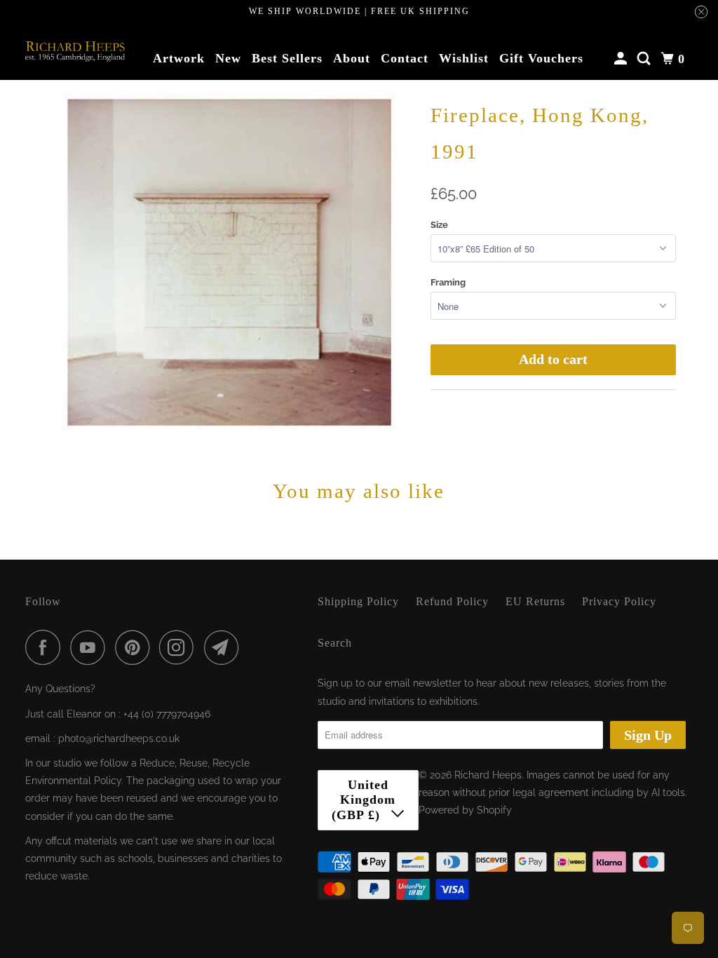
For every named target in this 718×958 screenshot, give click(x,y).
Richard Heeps (488, 775)
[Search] (645, 59)
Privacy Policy (619, 601)
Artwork (179, 58)
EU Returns (535, 601)
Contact (404, 58)
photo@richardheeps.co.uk (119, 738)
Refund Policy (452, 601)
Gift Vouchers (541, 58)
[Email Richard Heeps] (225, 647)
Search (335, 643)
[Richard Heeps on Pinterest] (135, 647)
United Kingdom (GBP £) (364, 800)
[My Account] (622, 59)
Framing (448, 282)
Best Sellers (287, 58)
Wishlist (464, 58)
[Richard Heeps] (75, 51)
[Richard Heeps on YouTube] (91, 647)
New (228, 58)
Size (439, 225)
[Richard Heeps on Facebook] (46, 647)
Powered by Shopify (465, 810)
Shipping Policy (358, 601)
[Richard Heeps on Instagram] (180, 647)
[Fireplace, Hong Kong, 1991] (229, 262)
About (351, 58)
